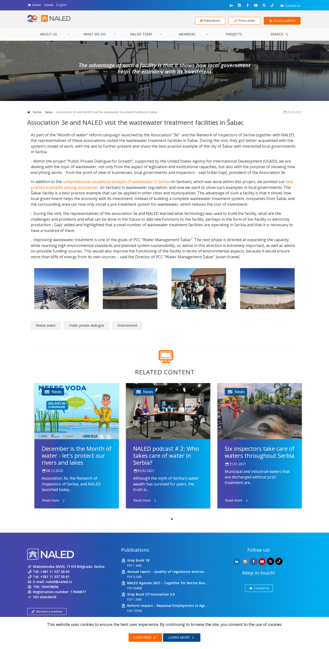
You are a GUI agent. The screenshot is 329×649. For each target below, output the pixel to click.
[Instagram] (239, 5)
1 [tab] (171, 519)
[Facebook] (247, 5)
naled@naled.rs (59, 581)
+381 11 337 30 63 (54, 571)
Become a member (49, 611)
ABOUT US (48, 34)
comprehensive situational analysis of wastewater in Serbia (116, 181)
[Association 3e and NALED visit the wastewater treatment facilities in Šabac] (61, 288)
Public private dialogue (86, 325)
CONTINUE (143, 637)
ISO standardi (44, 597)
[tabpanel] (76, 445)
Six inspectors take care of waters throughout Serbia (260, 451)
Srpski (48, 5)
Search (277, 34)
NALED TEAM (141, 34)
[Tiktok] (272, 5)
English (61, 5)
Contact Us (292, 5)
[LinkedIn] (231, 5)
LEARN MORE (179, 637)
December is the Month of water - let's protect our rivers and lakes (77, 455)
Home (36, 112)
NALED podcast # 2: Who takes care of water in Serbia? (166, 455)
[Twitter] (264, 5)
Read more (50, 500)
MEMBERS (187, 34)
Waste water (46, 325)
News (49, 112)
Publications (135, 550)
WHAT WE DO (95, 34)
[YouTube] (255, 5)
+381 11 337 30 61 (54, 576)
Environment (127, 325)
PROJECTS (234, 34)
